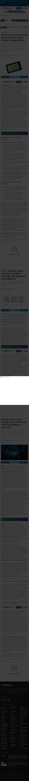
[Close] (28, 377)
